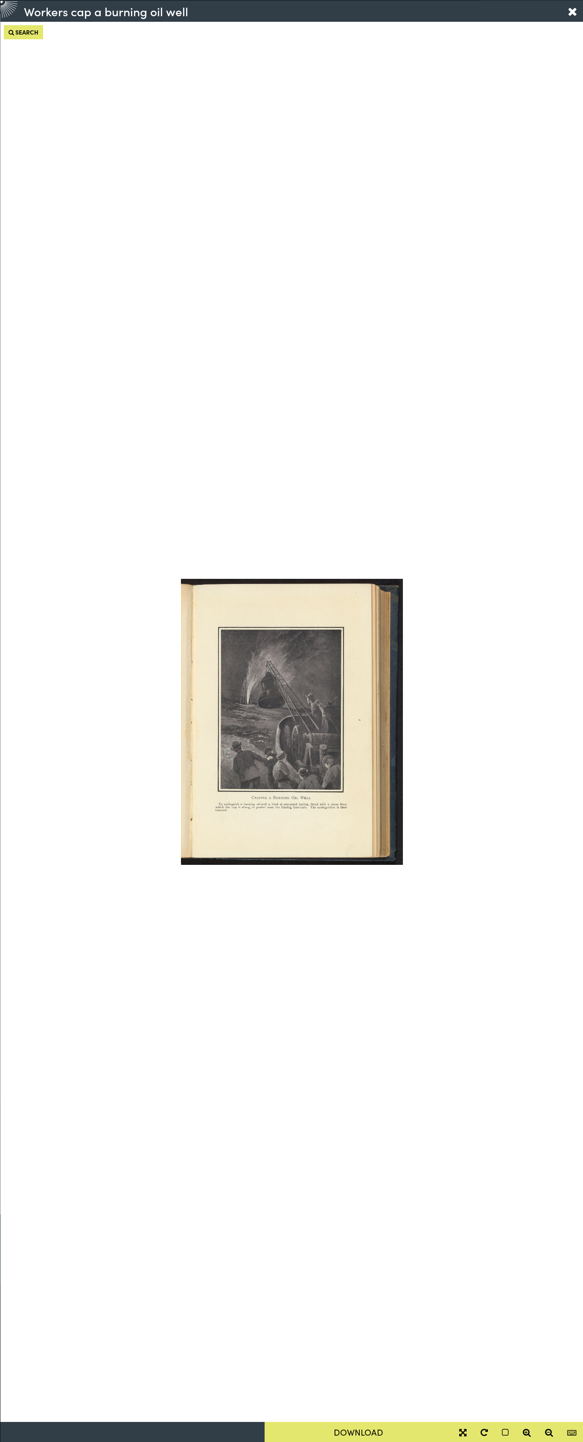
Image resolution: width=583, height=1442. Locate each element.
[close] (572, 11)
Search (26, 32)
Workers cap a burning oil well (106, 11)
